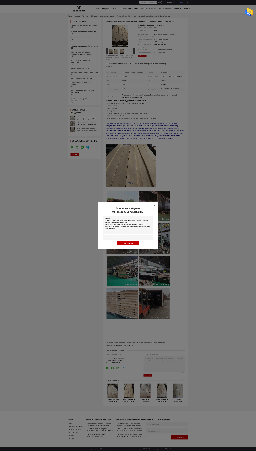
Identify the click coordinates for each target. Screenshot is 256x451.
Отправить (128, 243)
